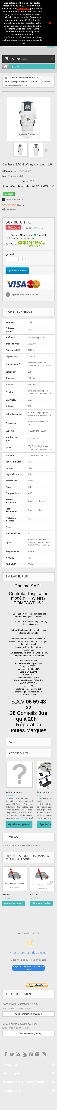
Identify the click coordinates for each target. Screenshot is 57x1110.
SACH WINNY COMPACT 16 (19, 1023)
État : (4, 176)
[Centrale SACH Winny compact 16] (21, 150)
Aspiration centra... (15, 792)
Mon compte (11, 1073)
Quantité (10, 254)
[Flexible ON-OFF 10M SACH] (14, 878)
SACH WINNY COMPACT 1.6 (20, 1004)
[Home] (5, 66)
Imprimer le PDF (15, 199)
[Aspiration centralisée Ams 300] (20, 775)
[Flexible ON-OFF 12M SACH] (42, 878)
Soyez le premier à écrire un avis (28, 968)
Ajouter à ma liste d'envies (24, 295)
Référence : (7, 171)
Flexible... (7, 894)
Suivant (46, 150)
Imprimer (11, 210)
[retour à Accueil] (6, 78)
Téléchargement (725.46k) (29, 1014)
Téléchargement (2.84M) (29, 1033)
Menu (13, 67)
